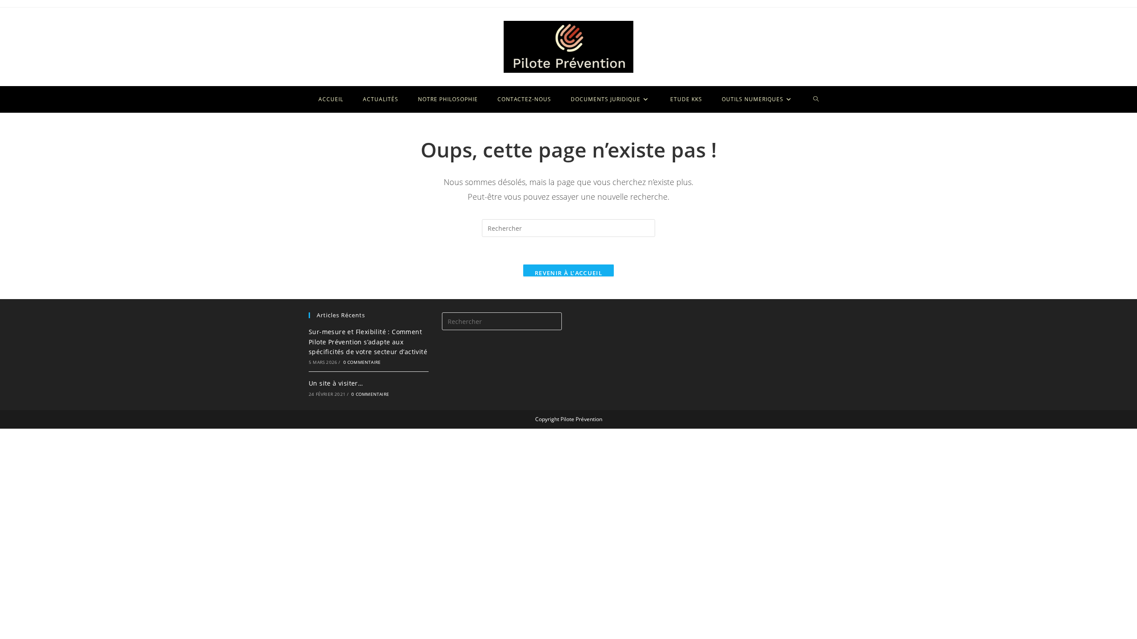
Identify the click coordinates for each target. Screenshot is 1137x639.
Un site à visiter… (336, 383)
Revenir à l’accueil (568, 273)
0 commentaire (362, 362)
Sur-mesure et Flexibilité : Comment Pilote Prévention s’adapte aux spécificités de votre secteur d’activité (368, 341)
